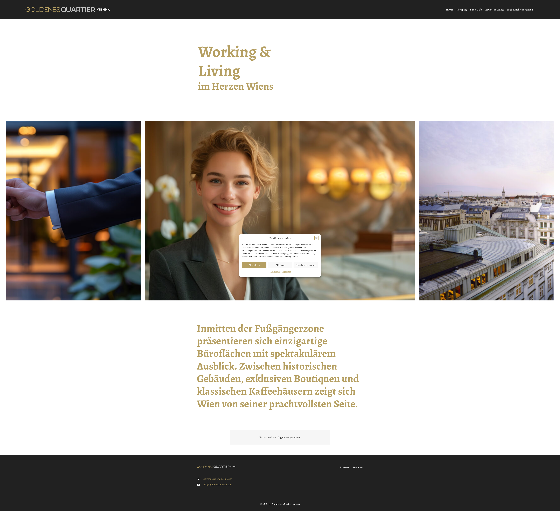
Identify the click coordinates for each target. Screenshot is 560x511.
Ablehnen (280, 265)
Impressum (286, 272)
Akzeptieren (254, 265)
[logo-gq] (68, 9)
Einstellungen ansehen (306, 265)
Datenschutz (275, 272)
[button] (316, 238)
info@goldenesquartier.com (217, 484)
